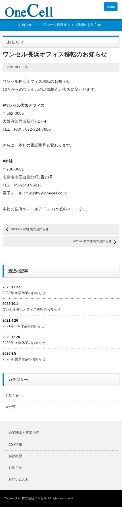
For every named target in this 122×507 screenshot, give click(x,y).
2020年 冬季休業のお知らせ (24, 343)
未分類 (10, 407)
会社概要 (15, 456)
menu (111, 6)
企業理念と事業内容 (24, 433)
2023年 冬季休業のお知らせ (92, 241)
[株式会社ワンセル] (28, 10)
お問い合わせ (19, 479)
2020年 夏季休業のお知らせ (24, 359)
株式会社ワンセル (34, 498)
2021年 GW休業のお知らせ (29, 229)
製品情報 (15, 444)
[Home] (7, 26)
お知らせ (25, 24)
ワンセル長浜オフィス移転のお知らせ (31, 309)
